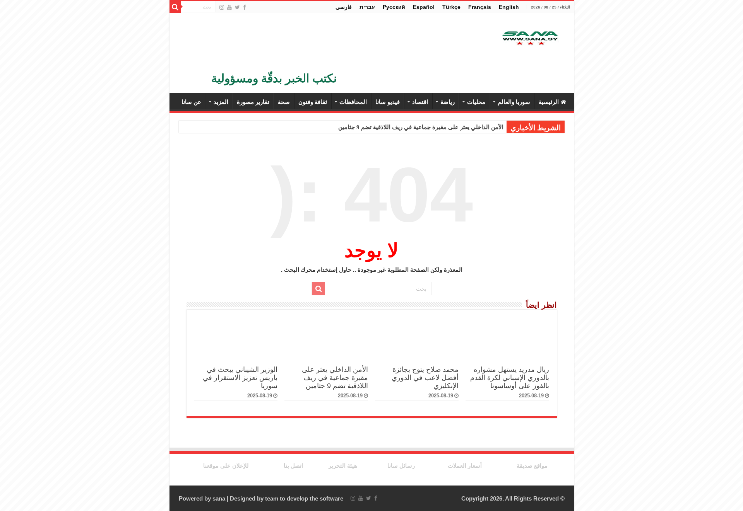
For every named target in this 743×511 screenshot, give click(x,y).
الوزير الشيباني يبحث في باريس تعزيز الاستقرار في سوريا (240, 378)
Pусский (394, 7)
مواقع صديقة (532, 465)
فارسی (344, 7)
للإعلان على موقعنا (226, 465)
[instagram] (222, 7)
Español (424, 7)
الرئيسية (549, 102)
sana (218, 498)
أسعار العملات (465, 465)
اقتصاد (420, 102)
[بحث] (175, 7)
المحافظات (353, 102)
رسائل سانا (401, 465)
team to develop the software (304, 498)
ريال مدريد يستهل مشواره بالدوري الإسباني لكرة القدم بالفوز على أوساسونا (509, 378)
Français (479, 7)
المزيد (221, 102)
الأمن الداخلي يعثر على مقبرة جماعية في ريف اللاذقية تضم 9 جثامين (420, 127)
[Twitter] (237, 7)
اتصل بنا (293, 465)
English (509, 7)
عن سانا (191, 102)
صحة (284, 102)
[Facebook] (244, 7)
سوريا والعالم (514, 102)
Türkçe (451, 7)
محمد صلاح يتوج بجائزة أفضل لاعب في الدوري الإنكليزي (425, 378)
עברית (367, 7)
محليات (476, 102)
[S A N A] (529, 38)
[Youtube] (229, 7)
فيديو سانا (387, 102)
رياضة (447, 102)
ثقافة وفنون (312, 102)
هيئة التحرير (343, 465)
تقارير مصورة (253, 102)
